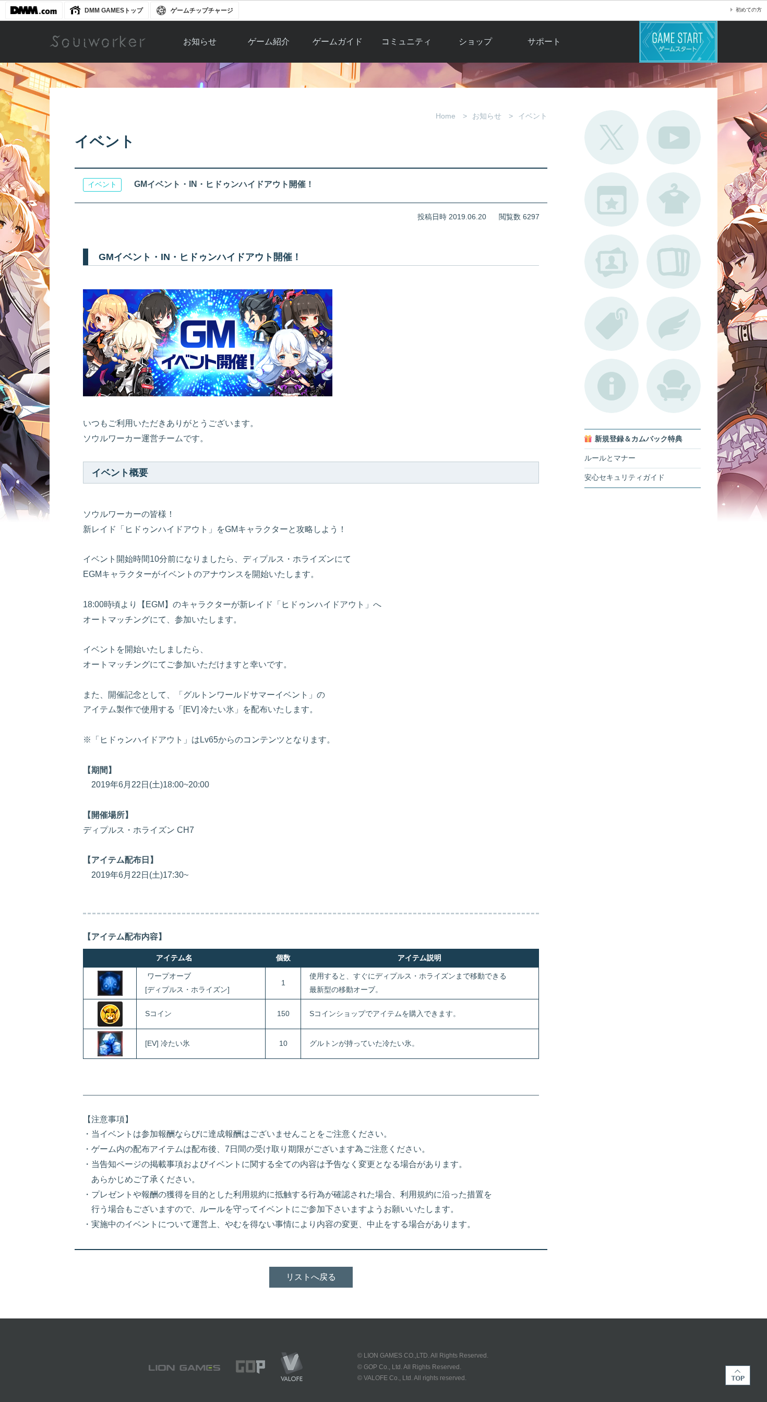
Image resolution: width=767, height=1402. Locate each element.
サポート (544, 41)
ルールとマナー (610, 458)
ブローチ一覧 (673, 324)
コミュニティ (406, 41)
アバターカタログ (673, 199)
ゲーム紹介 (269, 41)
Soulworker (98, 42)
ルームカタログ (673, 386)
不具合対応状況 (611, 386)
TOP (737, 1375)
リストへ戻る (311, 1277)
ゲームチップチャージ (202, 10)
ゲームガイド (338, 41)
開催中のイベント (611, 199)
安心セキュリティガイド (624, 477)
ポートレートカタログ (611, 261)
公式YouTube (673, 137)
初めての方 (749, 10)
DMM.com (34, 10)
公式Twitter (611, 137)
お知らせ (200, 41)
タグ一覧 (611, 324)
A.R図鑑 (673, 261)
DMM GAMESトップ (114, 10)
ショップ (475, 41)
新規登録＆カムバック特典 (638, 439)
